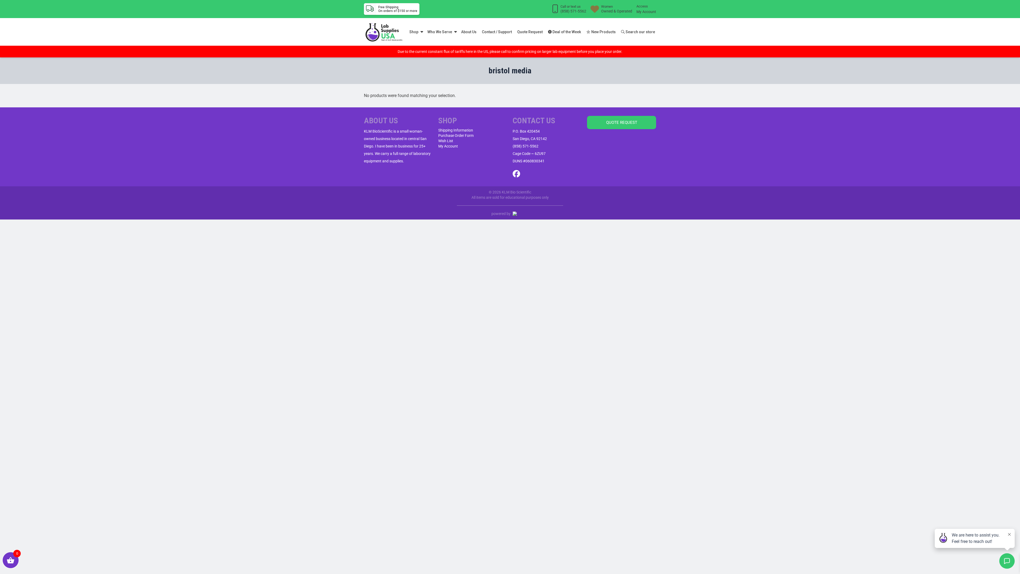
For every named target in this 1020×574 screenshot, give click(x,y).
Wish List (445, 141)
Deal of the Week (566, 32)
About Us (469, 32)
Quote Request (530, 32)
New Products (603, 32)
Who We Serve (439, 32)
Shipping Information (455, 130)
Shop (413, 32)
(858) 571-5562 (525, 146)
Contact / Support (497, 32)
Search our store (640, 32)
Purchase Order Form (456, 135)
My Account (646, 12)
